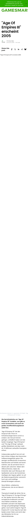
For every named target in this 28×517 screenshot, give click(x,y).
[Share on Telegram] (22, 49)
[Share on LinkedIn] (18, 49)
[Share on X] (15, 49)
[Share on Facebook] (12, 49)
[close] (26, 3)
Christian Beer (10, 41)
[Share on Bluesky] (25, 49)
